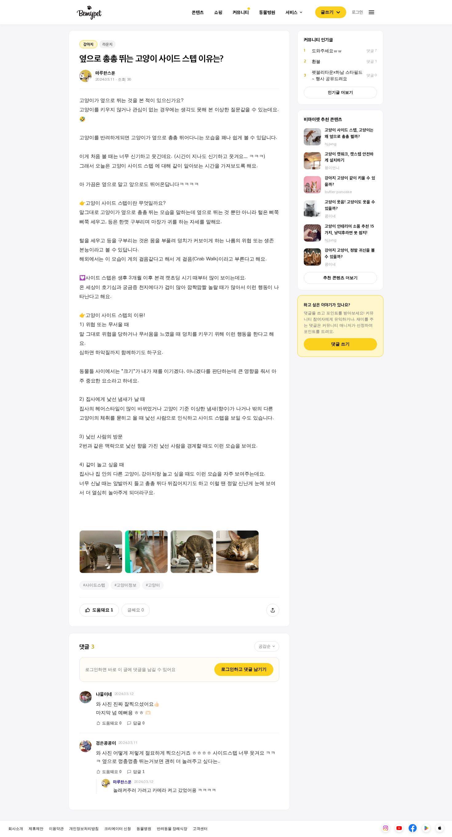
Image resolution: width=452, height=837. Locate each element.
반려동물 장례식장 (172, 828)
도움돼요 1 (102, 609)
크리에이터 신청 (117, 828)
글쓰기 (327, 12)
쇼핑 (218, 12)
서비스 (292, 12)
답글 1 (139, 771)
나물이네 (104, 694)
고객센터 (200, 828)
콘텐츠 (198, 12)
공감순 (265, 646)
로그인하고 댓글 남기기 (244, 669)
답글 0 (139, 723)
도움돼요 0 (111, 723)
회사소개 (15, 828)
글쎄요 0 (135, 609)
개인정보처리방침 (84, 828)
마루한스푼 (122, 781)
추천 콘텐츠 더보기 (340, 277)
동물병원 (267, 12)
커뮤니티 (241, 12)
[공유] (272, 610)
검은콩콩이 (106, 743)
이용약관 (56, 828)
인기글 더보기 (340, 92)
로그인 (357, 12)
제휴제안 (36, 828)
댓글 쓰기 (340, 344)
